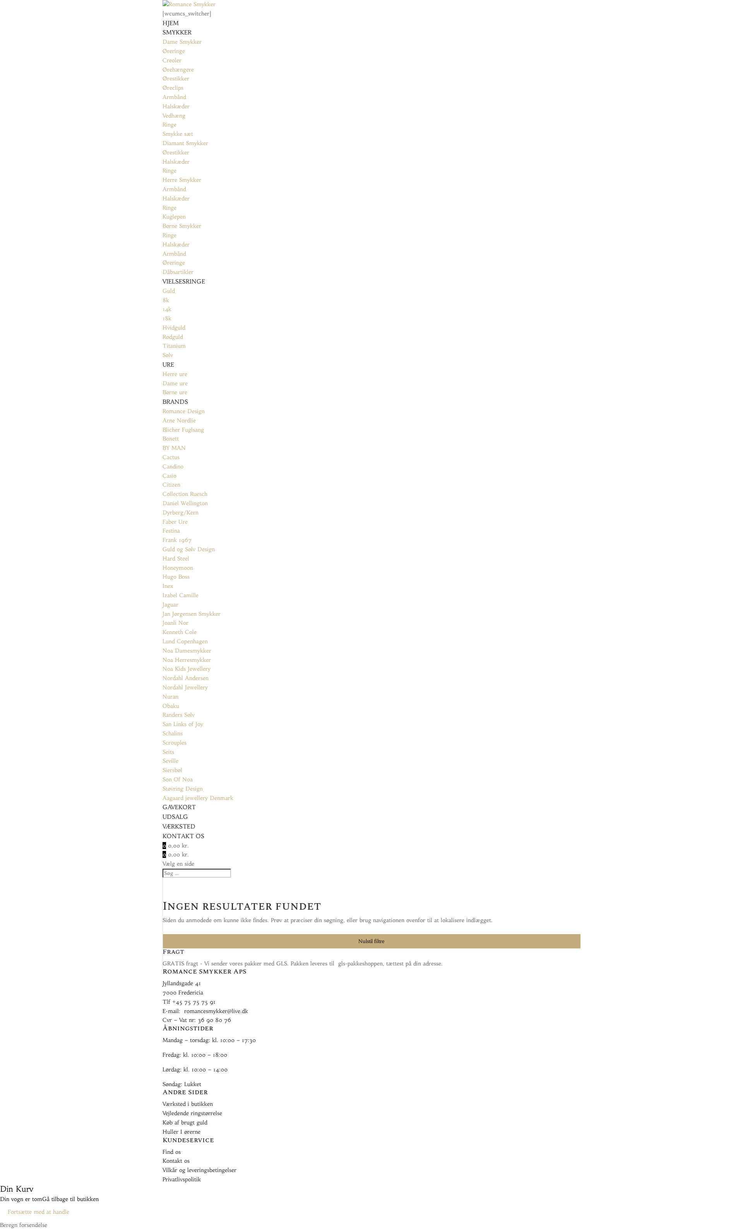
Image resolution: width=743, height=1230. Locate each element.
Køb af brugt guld (185, 1122)
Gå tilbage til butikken (70, 1199)
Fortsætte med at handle (38, 1211)
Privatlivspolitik (182, 1179)
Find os (172, 1151)
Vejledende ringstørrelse (192, 1113)
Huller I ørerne (181, 1131)
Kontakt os (176, 1160)
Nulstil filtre (371, 941)
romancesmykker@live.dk (216, 1011)
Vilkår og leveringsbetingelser (199, 1170)
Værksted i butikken (188, 1103)
